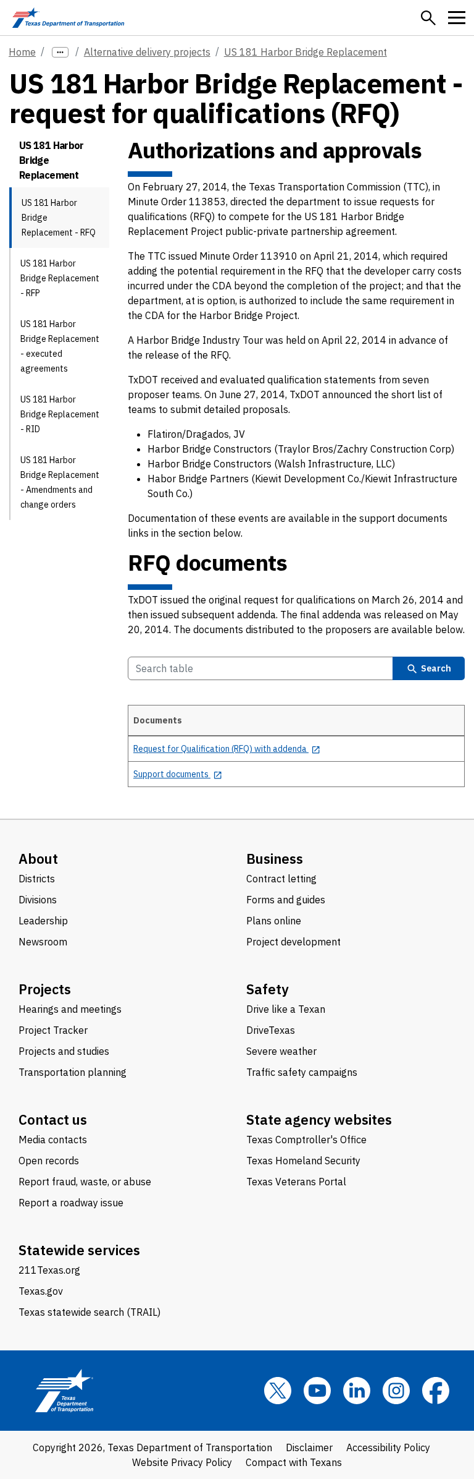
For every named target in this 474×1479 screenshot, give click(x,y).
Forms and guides (285, 899)
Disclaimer (309, 1447)
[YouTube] (317, 1390)
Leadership (43, 920)
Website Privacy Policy (182, 1462)
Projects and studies (64, 1051)
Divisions (38, 899)
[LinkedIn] (356, 1390)
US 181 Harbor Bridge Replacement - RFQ (59, 217)
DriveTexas (270, 1030)
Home (22, 52)
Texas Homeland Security (303, 1160)
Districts (37, 878)
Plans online (273, 920)
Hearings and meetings (70, 1009)
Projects (45, 989)
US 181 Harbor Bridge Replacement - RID (59, 414)
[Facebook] (435, 1390)
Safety (267, 989)
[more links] (60, 52)
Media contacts (53, 1139)
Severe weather (281, 1051)
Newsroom (43, 942)
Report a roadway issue (71, 1202)
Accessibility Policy (388, 1447)
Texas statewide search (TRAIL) (89, 1312)
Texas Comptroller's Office (306, 1139)
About (38, 858)
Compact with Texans (294, 1462)
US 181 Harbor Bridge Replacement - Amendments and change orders (59, 482)
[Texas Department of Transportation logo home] (68, 17)
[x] (277, 1390)
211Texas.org (49, 1270)
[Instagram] (396, 1390)
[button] (428, 18)
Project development (293, 942)
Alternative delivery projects (147, 52)
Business (274, 858)
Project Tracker (53, 1030)
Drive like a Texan (285, 1009)
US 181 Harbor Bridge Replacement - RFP (59, 278)
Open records (49, 1160)
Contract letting (281, 878)
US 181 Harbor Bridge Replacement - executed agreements (59, 346)
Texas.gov (41, 1291)
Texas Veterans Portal (296, 1181)
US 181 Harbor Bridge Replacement (305, 52)
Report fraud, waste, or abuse (85, 1181)
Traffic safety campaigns (301, 1072)
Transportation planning (73, 1072)
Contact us (53, 1119)
